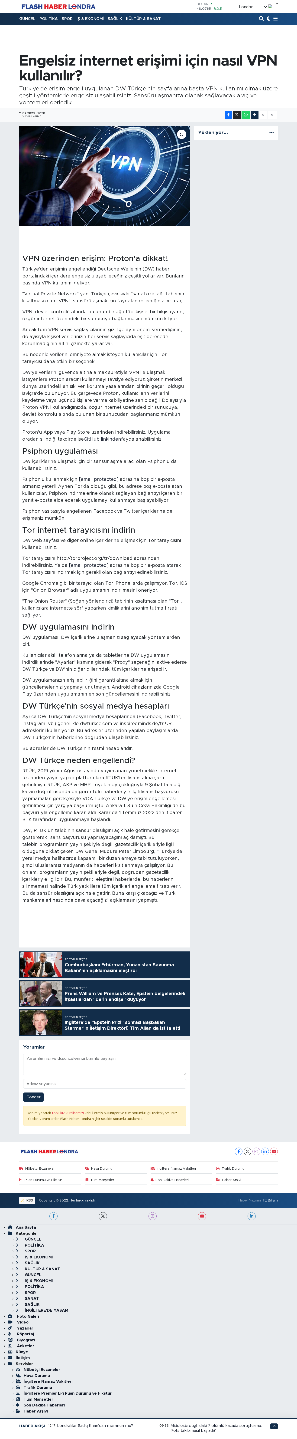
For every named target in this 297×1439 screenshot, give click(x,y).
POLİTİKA (48, 19)
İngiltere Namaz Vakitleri (176, 1168)
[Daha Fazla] (254, 115)
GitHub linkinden (102, 439)
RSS (29, 1200)
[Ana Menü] (274, 19)
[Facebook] (238, 1151)
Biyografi (25, 1340)
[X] (247, 1151)
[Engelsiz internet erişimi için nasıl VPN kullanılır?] (104, 176)
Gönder (33, 1097)
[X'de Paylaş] (237, 115)
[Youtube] (274, 1151)
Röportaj (25, 1334)
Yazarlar (24, 1328)
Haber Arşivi (231, 1180)
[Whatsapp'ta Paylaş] (246, 115)
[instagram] (152, 1216)
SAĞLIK (115, 19)
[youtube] (202, 1216)
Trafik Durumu (233, 1168)
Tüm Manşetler (102, 1180)
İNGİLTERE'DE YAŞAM (46, 1310)
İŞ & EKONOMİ (90, 19)
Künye (22, 1352)
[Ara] (262, 19)
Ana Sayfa (26, 1227)
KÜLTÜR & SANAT (143, 19)
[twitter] (103, 1216)
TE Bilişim (270, 1200)
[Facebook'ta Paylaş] (228, 115)
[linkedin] (252, 1216)
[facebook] (53, 1216)
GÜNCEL (27, 19)
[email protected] (98, 479)
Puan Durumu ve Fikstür (43, 1180)
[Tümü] (271, 133)
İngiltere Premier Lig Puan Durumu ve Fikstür (68, 1393)
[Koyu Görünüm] (268, 19)
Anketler (25, 1346)
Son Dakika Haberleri (172, 1180)
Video (22, 1322)
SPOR (67, 19)
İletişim (23, 1358)
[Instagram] (256, 1151)
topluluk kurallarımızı (68, 1113)
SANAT (31, 1298)
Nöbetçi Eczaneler (40, 1168)
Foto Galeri (27, 1316)
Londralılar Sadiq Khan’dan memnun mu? (95, 1426)
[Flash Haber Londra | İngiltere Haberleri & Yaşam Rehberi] (58, 6)
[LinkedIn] (265, 1151)
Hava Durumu (101, 1168)
